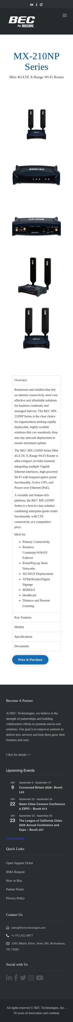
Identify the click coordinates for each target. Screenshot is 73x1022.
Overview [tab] (20, 380)
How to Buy (14, 880)
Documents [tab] (21, 646)
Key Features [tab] (22, 617)
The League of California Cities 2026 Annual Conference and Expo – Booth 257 (40, 825)
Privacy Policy (15, 898)
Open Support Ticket (19, 863)
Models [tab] (19, 627)
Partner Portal (15, 889)
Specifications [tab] (23, 636)
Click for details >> (18, 754)
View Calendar (15, 838)
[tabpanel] (36, 499)
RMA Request (15, 872)
